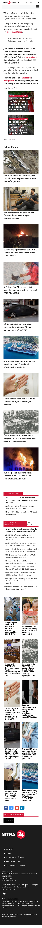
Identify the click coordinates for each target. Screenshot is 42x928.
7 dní (28, 523)
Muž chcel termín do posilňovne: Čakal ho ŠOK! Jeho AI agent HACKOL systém (20, 574)
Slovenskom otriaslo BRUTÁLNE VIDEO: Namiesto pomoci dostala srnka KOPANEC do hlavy (22, 500)
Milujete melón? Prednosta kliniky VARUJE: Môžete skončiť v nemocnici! (20, 556)
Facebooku (26, 77)
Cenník (8, 853)
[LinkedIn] (22, 808)
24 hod (29, 525)
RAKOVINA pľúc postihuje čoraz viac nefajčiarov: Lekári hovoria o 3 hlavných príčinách (20, 537)
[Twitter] (11, 808)
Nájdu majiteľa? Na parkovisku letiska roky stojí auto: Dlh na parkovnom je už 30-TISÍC (21, 544)
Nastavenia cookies (13, 861)
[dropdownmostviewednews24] (21, 594)
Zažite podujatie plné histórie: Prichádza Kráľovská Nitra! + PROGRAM (20, 507)
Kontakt (9, 849)
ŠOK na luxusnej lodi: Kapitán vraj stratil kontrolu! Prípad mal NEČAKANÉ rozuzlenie (21, 568)
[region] (17, 3)
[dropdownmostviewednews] (21, 518)
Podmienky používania (14, 857)
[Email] (16, 808)
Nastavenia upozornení (15, 866)
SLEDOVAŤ (8, 820)
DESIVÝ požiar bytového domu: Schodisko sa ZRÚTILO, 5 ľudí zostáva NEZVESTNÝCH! (21, 530)
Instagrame (9, 80)
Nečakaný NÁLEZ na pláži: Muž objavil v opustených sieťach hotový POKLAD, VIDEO (21, 562)
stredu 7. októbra (14, 32)
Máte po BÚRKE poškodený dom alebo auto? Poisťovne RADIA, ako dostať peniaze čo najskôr (21, 581)
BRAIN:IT (13, 916)
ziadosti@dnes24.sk (8, 889)
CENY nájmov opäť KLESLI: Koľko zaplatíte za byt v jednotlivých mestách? (21, 588)
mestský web (31, 57)
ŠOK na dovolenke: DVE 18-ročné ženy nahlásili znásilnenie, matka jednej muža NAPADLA (22, 550)
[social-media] (3, 894)
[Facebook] (6, 808)
